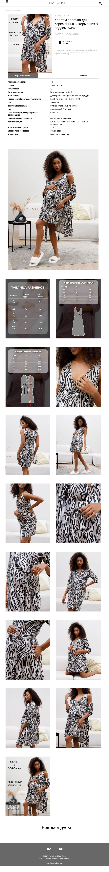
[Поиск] (99, 3)
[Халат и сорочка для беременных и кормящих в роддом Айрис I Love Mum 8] (78, 445)
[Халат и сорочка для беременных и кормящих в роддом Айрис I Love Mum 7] (28, 445)
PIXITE (61, 863)
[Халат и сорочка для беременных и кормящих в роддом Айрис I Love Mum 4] (78, 308)
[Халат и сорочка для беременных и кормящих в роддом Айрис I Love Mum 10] (78, 513)
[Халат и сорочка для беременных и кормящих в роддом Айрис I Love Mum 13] (28, 650)
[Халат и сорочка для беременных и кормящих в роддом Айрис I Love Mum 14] (78, 650)
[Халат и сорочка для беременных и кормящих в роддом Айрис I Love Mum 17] (28, 786)
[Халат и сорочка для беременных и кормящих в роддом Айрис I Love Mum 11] (28, 581)
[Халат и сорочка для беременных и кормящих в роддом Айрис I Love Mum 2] (53, 209)
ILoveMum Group (59, 856)
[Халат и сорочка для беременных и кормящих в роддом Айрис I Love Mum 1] (30, 43)
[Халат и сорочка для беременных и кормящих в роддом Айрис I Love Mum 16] (78, 718)
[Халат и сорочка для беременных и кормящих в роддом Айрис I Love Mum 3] (28, 308)
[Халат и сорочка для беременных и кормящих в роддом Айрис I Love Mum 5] (28, 377)
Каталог (17, 10)
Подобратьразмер (67, 43)
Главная (8, 10)
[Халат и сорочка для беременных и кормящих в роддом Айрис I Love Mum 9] (28, 513)
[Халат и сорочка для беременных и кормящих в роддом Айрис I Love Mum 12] (78, 581)
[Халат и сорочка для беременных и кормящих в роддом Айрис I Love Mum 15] (28, 718)
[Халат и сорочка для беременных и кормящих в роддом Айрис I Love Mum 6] (78, 377)
